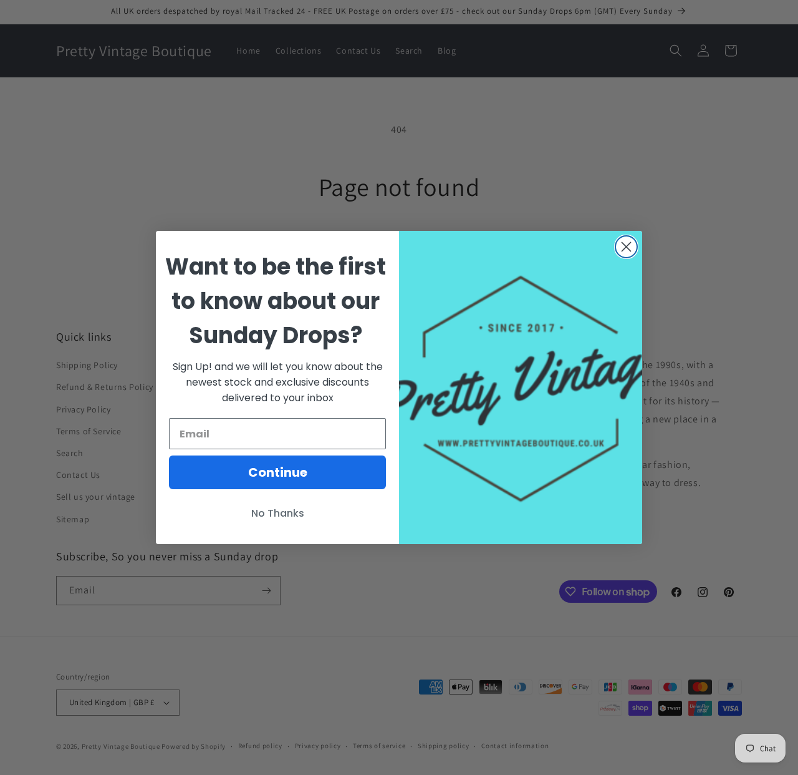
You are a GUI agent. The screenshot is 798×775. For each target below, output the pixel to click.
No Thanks (277, 513)
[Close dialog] (626, 247)
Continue (277, 472)
